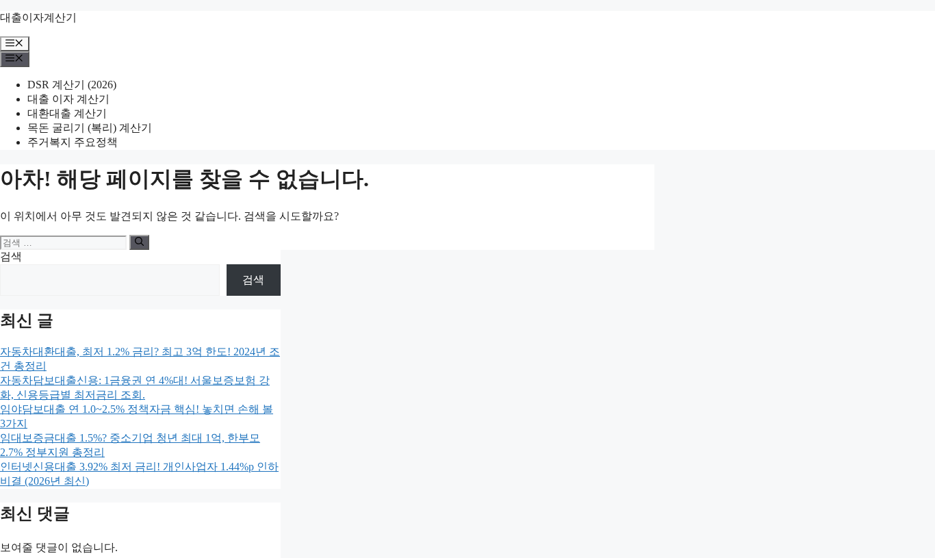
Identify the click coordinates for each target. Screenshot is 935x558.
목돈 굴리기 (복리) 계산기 (89, 128)
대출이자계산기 (38, 17)
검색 (11, 256)
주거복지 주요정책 (72, 142)
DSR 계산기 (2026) (71, 84)
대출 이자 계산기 (68, 99)
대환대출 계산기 (67, 113)
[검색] (139, 242)
